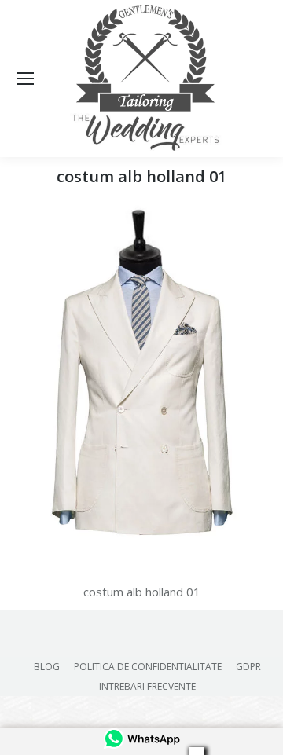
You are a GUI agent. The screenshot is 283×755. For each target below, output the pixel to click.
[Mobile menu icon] (25, 78)
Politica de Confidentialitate (148, 666)
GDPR (248, 666)
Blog (47, 666)
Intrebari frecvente (147, 686)
